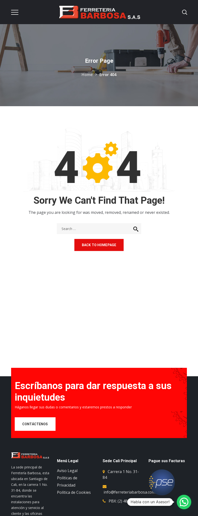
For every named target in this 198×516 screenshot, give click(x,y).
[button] (184, 502)
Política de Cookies (74, 492)
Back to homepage (99, 245)
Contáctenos (35, 424)
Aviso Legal (67, 470)
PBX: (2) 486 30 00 (124, 501)
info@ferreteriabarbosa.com (129, 492)
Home (87, 74)
